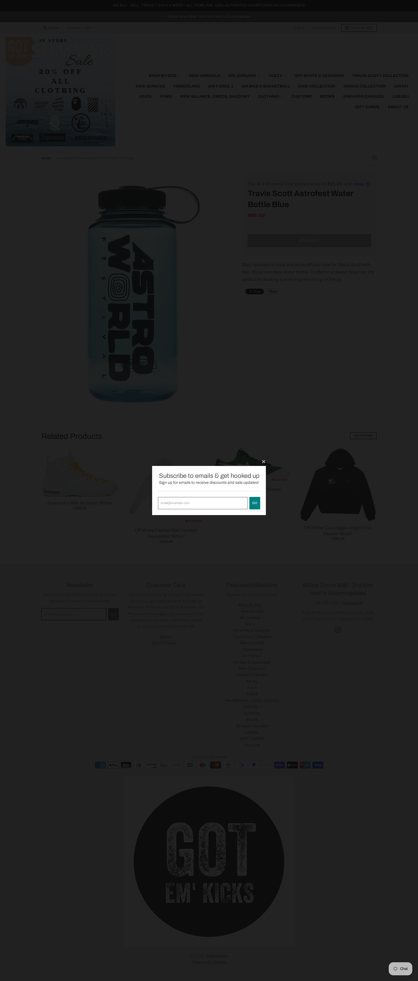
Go (254, 503)
